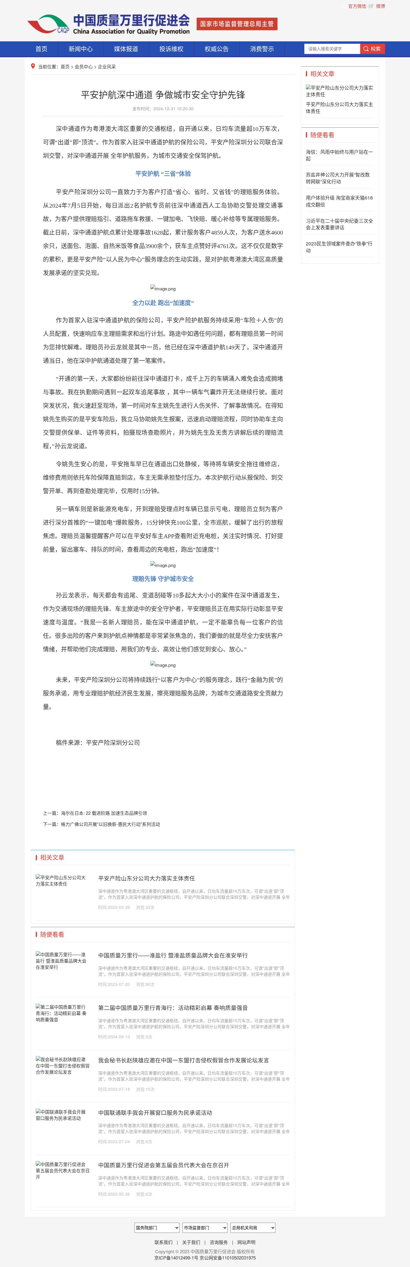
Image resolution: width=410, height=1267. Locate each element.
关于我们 (191, 1242)
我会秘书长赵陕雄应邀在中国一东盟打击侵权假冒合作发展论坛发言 (183, 1060)
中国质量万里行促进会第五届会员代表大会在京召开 (163, 1165)
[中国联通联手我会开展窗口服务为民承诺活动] (63, 1118)
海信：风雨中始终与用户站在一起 (339, 155)
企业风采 (107, 66)
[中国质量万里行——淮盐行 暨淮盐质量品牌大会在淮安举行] (63, 967)
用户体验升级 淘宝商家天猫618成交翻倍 (339, 201)
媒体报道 (126, 48)
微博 (380, 6)
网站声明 (246, 1242)
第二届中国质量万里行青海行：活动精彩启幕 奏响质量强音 (173, 1007)
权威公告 (217, 48)
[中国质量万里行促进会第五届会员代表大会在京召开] (63, 1177)
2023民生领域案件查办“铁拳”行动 (339, 247)
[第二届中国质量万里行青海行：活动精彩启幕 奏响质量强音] (63, 1019)
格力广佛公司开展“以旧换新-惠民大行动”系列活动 (110, 824)
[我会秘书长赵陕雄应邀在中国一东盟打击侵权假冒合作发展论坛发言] (63, 1072)
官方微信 (357, 6)
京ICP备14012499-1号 (177, 1257)
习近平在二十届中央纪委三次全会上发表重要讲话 (339, 224)
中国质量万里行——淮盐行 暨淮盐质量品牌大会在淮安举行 (173, 955)
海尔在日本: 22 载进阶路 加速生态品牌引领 (104, 813)
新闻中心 (81, 48)
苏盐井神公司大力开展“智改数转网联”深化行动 (338, 178)
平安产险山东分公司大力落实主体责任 (146, 878)
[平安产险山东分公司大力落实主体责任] (63, 883)
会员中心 (84, 66)
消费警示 (262, 48)
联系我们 (164, 1242)
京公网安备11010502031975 (228, 1257)
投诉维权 (171, 48)
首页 (41, 48)
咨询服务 (219, 1242)
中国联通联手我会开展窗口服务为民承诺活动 (155, 1112)
